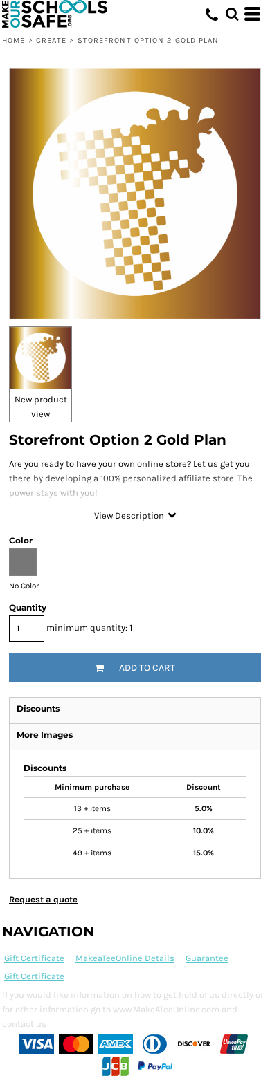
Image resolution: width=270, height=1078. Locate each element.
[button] (232, 14)
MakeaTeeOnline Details (124, 958)
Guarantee (207, 958)
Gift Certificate (34, 958)
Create (51, 40)
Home (13, 40)
